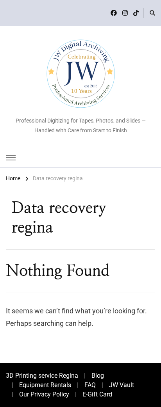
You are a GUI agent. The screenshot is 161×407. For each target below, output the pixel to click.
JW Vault (121, 385)
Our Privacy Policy (44, 394)
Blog (97, 375)
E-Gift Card (97, 394)
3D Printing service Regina (42, 375)
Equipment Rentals (45, 385)
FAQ (90, 385)
